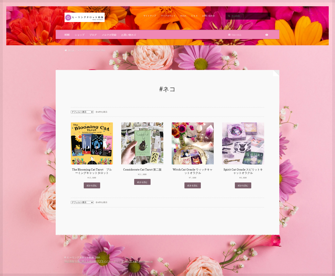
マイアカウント (168, 16)
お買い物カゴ (128, 34)
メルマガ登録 (109, 34)
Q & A (194, 16)
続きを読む (92, 185)
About (183, 16)
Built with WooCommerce (139, 261)
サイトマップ (149, 16)
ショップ (79, 34)
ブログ (93, 34)
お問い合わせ (208, 16)
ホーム (71, 50)
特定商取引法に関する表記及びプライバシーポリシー (94, 261)
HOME (67, 34)
